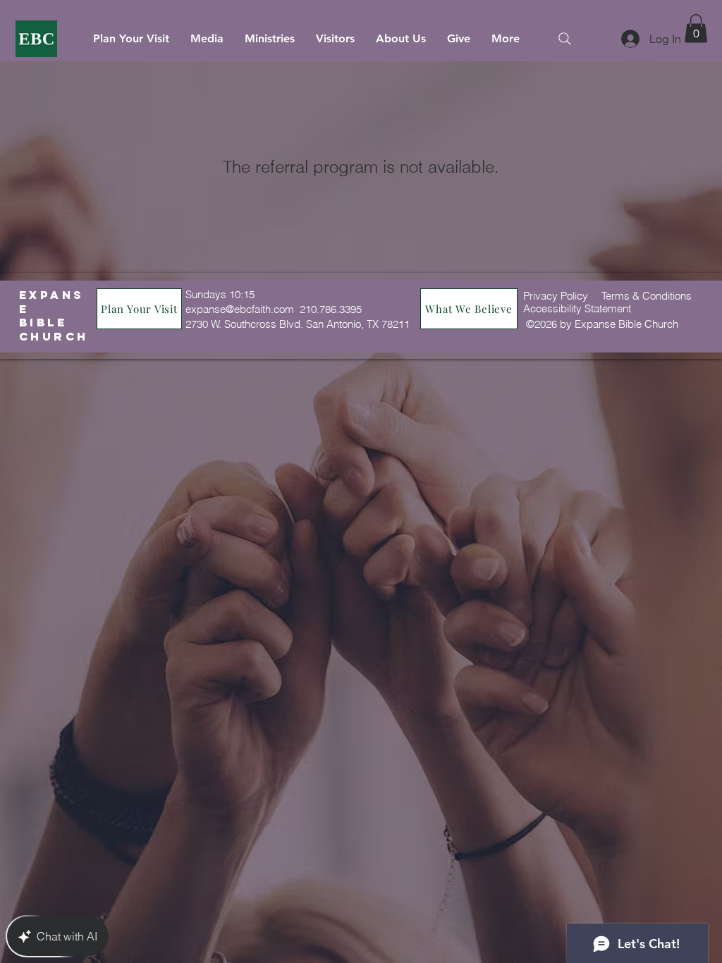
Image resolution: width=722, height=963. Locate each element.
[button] (696, 28)
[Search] (564, 38)
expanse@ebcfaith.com (239, 309)
